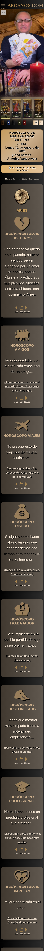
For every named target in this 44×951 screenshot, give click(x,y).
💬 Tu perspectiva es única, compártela (22, 168)
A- (41, 123)
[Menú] (3, 6)
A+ (35, 123)
